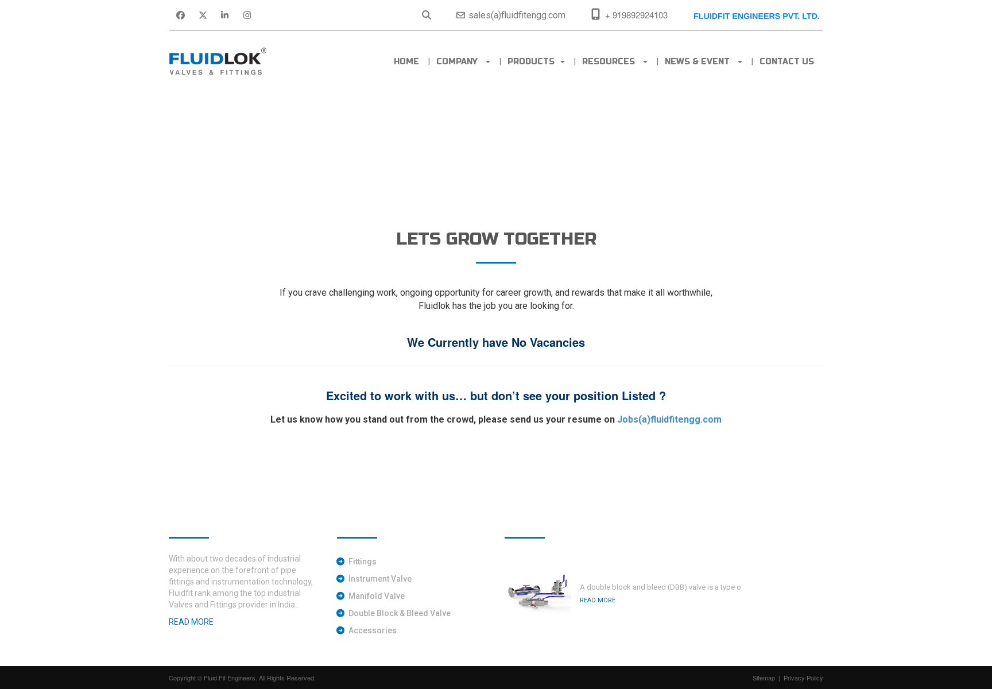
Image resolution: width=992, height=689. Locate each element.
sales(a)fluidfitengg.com (515, 15)
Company (460, 62)
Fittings (362, 561)
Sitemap (764, 677)
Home (406, 62)
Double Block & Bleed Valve (399, 613)
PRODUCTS (533, 62)
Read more (191, 621)
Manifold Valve (376, 596)
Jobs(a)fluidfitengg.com (669, 419)
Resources (612, 62)
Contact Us (787, 62)
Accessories (372, 630)
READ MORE (597, 600)
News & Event (701, 62)
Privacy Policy (803, 677)
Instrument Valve (380, 578)
